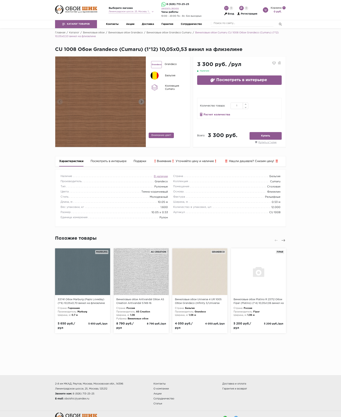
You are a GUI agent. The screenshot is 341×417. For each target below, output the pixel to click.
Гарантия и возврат (234, 389)
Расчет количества (217, 114)
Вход (231, 14)
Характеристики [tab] (71, 161)
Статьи (157, 404)
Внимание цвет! (161, 135)
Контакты (112, 24)
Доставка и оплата (234, 384)
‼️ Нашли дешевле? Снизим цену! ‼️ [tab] (251, 161)
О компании (161, 389)
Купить (265, 136)
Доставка (148, 24)
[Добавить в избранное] (274, 63)
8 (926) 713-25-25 (177, 4)
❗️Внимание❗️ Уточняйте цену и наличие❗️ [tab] (185, 161)
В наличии (161, 176)
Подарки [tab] (140, 161)
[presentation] (60, 102)
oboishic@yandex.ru (76, 399)
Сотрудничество (191, 24)
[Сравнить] (279, 63)
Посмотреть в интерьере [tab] (108, 161)
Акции (130, 24)
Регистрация (249, 14)
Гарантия (167, 24)
